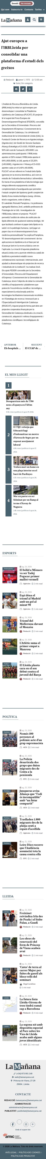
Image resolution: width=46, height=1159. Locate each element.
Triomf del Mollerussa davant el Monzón (31, 624)
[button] (34, 19)
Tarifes (38, 9)
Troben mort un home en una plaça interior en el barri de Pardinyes (26, 470)
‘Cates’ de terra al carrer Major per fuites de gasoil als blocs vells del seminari (31, 973)
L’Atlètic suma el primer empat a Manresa (30, 646)
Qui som (5, 9)
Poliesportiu (8, 569)
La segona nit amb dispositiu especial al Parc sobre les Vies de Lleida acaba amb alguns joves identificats (31, 1032)
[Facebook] (12, 1124)
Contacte (28, 9)
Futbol (6, 594)
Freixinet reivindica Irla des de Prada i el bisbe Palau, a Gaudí (31, 918)
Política (7, 732)
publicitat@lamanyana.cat (29, 1111)
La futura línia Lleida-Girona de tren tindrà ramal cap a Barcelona (31, 1004)
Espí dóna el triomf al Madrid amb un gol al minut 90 (30, 600)
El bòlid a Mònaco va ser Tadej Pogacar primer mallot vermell (31, 575)
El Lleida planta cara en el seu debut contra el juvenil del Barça (30, 670)
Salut (18, 83)
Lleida (6, 912)
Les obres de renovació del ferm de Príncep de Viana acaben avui (30, 945)
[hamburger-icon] (41, 19)
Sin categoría (27, 83)
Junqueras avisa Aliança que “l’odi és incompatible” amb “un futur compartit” (31, 797)
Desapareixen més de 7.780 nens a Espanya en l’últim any (19, 405)
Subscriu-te (16, 9)
